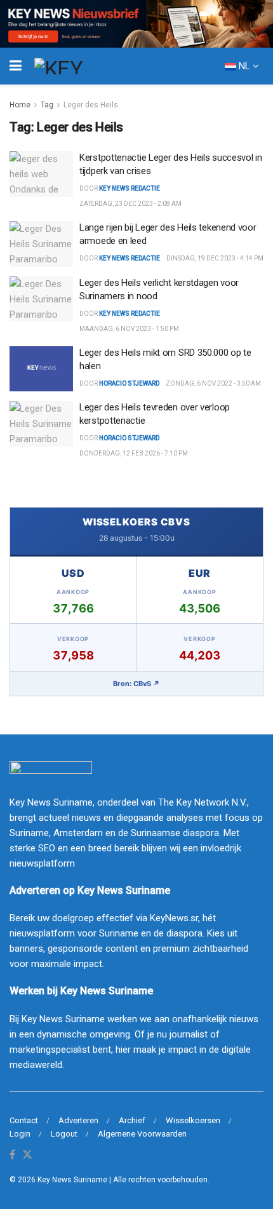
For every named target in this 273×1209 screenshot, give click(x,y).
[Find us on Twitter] (27, 1155)
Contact (24, 1120)
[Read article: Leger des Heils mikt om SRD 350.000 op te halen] (41, 369)
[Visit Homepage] (82, 66)
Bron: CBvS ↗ (136, 683)
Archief (132, 1120)
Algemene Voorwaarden (142, 1133)
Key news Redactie (129, 188)
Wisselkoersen (193, 1120)
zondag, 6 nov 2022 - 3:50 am (213, 383)
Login (20, 1133)
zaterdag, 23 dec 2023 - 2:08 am (130, 203)
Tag (47, 104)
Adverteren (78, 1120)
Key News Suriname (72, 1179)
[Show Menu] (16, 66)
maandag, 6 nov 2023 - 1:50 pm (129, 328)
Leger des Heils (90, 104)
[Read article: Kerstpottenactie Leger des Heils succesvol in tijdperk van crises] (41, 174)
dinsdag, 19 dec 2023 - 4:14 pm (214, 258)
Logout (64, 1133)
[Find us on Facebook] (12, 1155)
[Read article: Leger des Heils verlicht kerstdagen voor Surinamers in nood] (41, 299)
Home (20, 104)
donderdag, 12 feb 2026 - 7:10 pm (133, 453)
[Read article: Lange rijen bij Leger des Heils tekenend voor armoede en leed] (41, 244)
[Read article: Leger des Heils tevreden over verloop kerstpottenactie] (41, 424)
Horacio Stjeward (129, 383)
